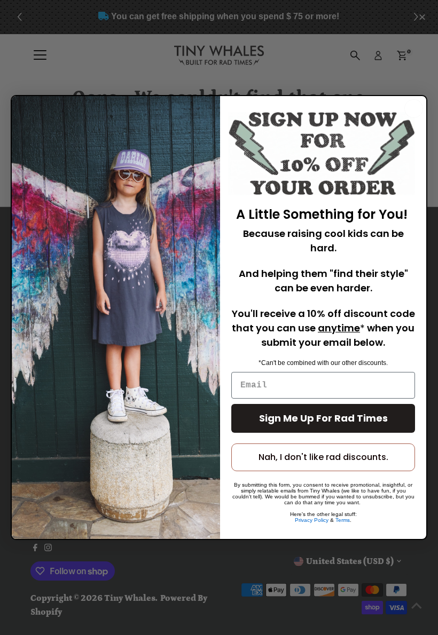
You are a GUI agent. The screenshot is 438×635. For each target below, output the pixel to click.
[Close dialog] (413, 108)
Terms (342, 520)
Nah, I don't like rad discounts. (323, 457)
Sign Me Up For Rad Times (323, 418)
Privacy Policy (311, 520)
